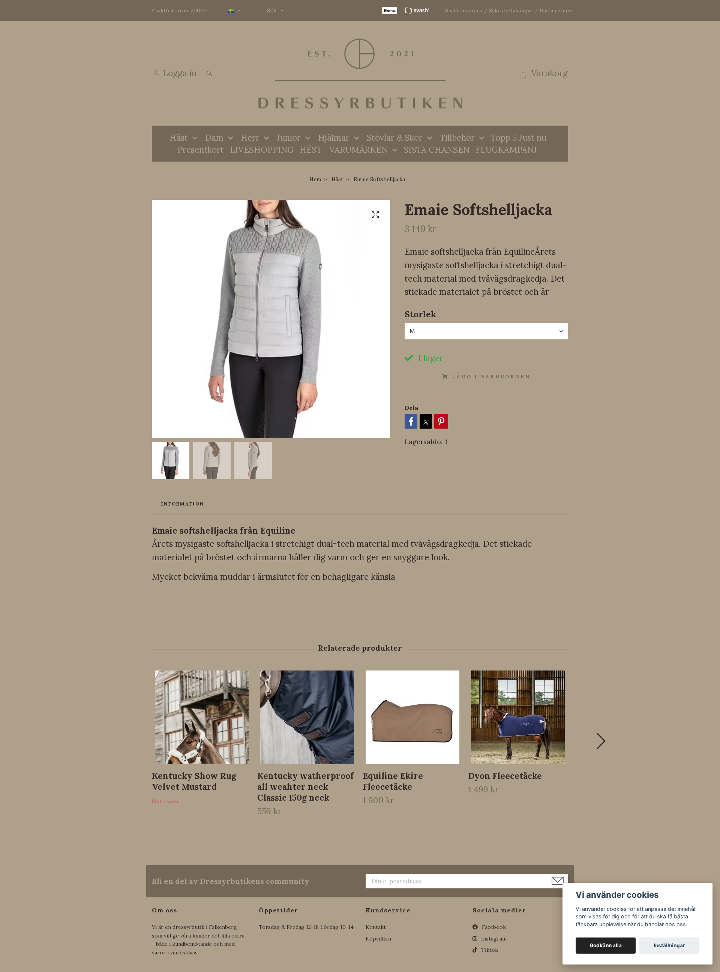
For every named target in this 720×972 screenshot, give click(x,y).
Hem (315, 179)
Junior (289, 137)
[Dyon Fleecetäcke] (518, 717)
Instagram (493, 938)
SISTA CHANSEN (437, 149)
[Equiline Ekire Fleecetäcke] (412, 717)
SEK (273, 10)
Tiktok (489, 949)
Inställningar (669, 945)
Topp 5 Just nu (518, 137)
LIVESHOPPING (262, 149)
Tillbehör (457, 137)
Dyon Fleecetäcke (505, 775)
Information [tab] (182, 504)
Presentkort (200, 149)
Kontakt (376, 927)
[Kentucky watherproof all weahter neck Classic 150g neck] (307, 717)
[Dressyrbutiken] (360, 73)
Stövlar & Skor (395, 137)
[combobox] (486, 331)
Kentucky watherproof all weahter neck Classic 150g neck (305, 786)
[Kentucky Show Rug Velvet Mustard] (202, 717)
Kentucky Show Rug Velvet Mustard (194, 781)
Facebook (493, 927)
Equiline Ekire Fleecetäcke (393, 781)
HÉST (311, 149)
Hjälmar (334, 137)
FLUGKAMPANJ (506, 149)
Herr (250, 137)
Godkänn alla (606, 945)
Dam (214, 137)
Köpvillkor (379, 938)
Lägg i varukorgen (491, 377)
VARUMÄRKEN (358, 149)
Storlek (420, 314)
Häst (179, 137)
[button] (601, 741)
